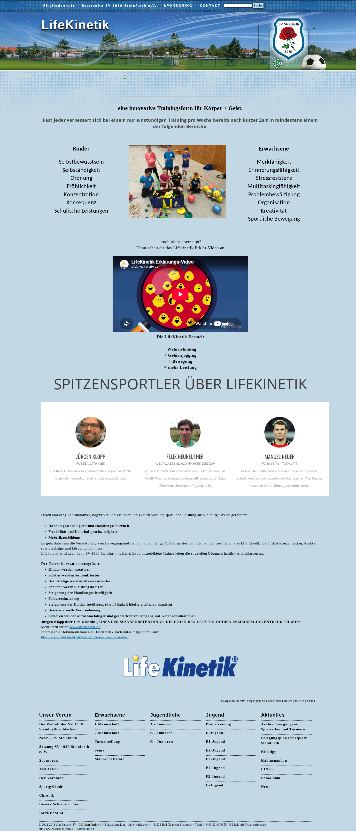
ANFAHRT (49, 769)
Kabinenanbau (274, 760)
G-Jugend (214, 785)
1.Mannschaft (107, 724)
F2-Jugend (215, 776)
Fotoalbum (270, 778)
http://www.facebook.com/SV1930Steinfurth (66, 829)
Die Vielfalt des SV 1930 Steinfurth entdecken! (61, 726)
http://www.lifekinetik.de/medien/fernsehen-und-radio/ (84, 637)
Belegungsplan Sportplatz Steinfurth (284, 740)
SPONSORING (178, 6)
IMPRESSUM (51, 813)
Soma (100, 750)
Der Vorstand (51, 778)
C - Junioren (161, 741)
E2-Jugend (215, 750)
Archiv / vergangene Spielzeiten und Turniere (264, 701)
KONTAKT (210, 6)
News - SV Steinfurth (58, 738)
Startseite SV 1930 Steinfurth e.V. (119, 6)
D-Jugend (214, 733)
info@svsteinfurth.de (253, 824)
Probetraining (218, 724)
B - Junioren (161, 733)
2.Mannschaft (107, 733)
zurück (311, 701)
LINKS (267, 769)
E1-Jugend (215, 741)
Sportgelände (51, 787)
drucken (299, 701)
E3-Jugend (215, 759)
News (266, 787)
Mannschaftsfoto (110, 759)
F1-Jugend (215, 768)
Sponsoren (48, 760)
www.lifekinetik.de (85, 627)
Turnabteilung (107, 741)
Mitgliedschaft (58, 6)
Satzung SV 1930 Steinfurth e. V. (64, 749)
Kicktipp (269, 752)
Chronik (46, 795)
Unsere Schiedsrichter (59, 804)
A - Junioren (161, 724)
